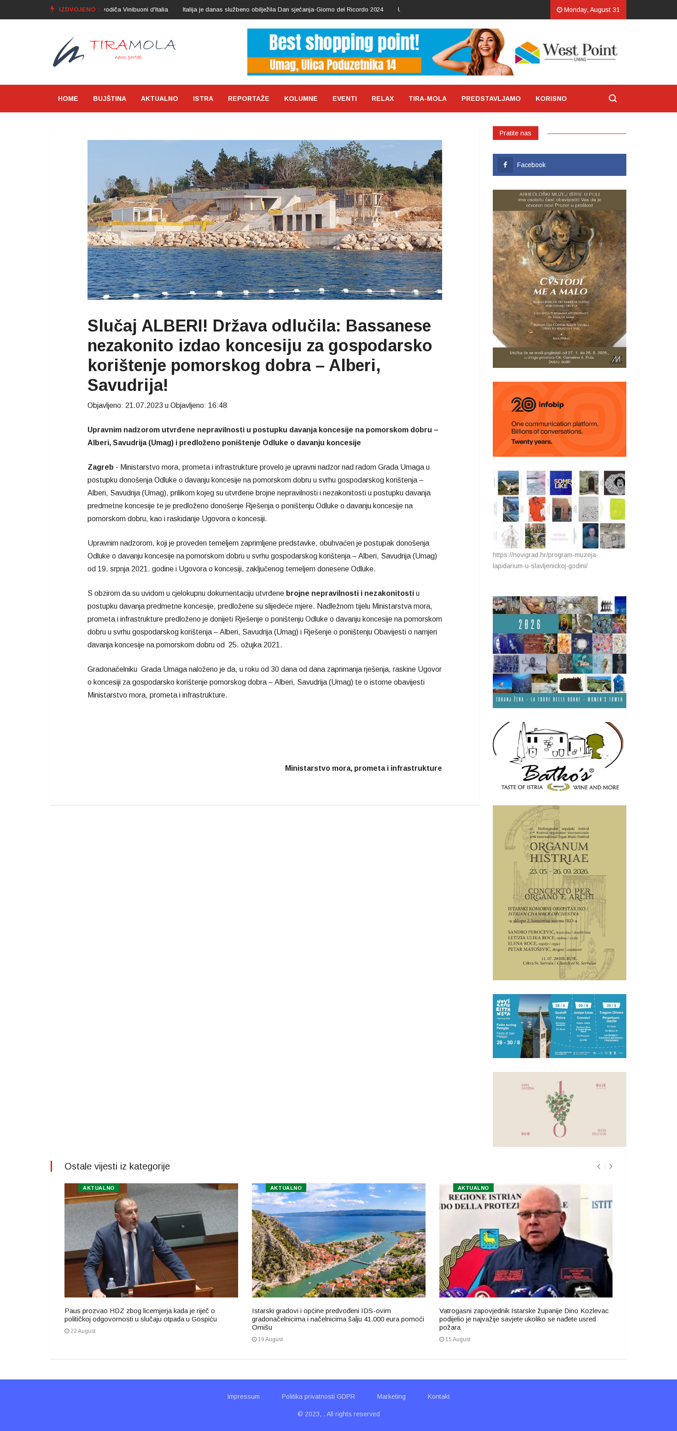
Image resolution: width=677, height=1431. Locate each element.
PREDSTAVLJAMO (491, 98)
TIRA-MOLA (428, 98)
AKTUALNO (159, 98)
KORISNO (551, 98)
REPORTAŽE (248, 98)
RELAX (383, 98)
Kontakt (439, 1396)
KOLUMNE (301, 98)
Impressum (243, 1396)
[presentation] (598, 1166)
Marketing (391, 1396)
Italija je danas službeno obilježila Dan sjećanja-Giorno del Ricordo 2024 (250, 9)
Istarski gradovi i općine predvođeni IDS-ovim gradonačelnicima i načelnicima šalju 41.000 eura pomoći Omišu (338, 1319)
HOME (68, 98)
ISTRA (203, 98)
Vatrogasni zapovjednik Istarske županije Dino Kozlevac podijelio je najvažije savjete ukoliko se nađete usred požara (524, 1319)
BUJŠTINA (109, 98)
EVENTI (345, 98)
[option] (250, 10)
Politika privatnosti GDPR (318, 1396)
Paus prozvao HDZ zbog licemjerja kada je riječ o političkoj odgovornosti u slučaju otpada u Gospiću (140, 1315)
